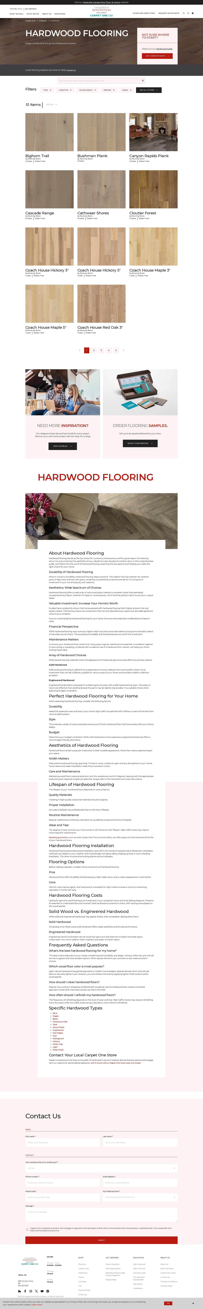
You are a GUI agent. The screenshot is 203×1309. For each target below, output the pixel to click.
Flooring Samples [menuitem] (113, 1269)
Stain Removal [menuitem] (139, 1264)
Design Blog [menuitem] (111, 1280)
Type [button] (45, 90)
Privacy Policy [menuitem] (166, 1286)
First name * (30, 1136)
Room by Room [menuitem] (167, 1269)
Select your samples (138, 443)
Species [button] (107, 90)
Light (55, 1047)
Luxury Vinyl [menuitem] (83, 1269)
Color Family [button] (86, 90)
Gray (55, 1036)
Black (55, 1019)
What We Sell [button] (17, 14)
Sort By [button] (50, 104)
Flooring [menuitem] (81, 1264)
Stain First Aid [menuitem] (139, 1269)
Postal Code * (30, 1191)
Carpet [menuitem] (81, 1277)
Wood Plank (58, 1027)
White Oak (58, 1044)
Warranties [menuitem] (137, 1284)
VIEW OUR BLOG (60, 446)
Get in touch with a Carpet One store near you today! (116, 1063)
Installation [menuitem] (138, 1288)
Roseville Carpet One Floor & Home (101, 2)
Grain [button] (125, 90)
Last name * (108, 1136)
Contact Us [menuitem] (165, 1277)
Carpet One (30, 21)
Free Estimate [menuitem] (84, 1290)
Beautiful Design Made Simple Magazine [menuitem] (115, 1274)
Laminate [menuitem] (82, 1282)
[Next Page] (123, 350)
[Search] (143, 81)
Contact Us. (71, 70)
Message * (29, 1206)
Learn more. (37, 1305)
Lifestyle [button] (63, 90)
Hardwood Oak (60, 1022)
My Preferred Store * (111, 1191)
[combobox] (99, 81)
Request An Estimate (169, 13)
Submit (101, 1240)
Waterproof (58, 1038)
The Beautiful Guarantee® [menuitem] (139, 1278)
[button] (184, 14)
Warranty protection (58, 837)
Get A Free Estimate (155, 56)
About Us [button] (46, 14)
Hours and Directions (144, 13)
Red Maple (58, 1033)
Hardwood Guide (164, 49)
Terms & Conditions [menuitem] (168, 1282)
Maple (56, 1016)
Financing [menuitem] (82, 1295)
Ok (168, 1303)
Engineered (58, 1030)
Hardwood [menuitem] (82, 1273)
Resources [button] (59, 14)
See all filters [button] (147, 90)
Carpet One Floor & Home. (35, 1296)
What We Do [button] (33, 14)
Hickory (56, 1041)
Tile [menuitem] (80, 1286)
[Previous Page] (79, 350)
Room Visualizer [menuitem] (112, 1264)
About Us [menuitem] (164, 1264)
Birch (55, 1013)
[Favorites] (188, 14)
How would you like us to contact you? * (41, 1162)
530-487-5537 (31, 9)
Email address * (109, 1177)
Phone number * (32, 1177)
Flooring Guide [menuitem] (139, 1273)
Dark (55, 1024)
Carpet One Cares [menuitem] (168, 1273)
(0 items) (192, 13)
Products (43, 21)
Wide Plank (58, 1050)
